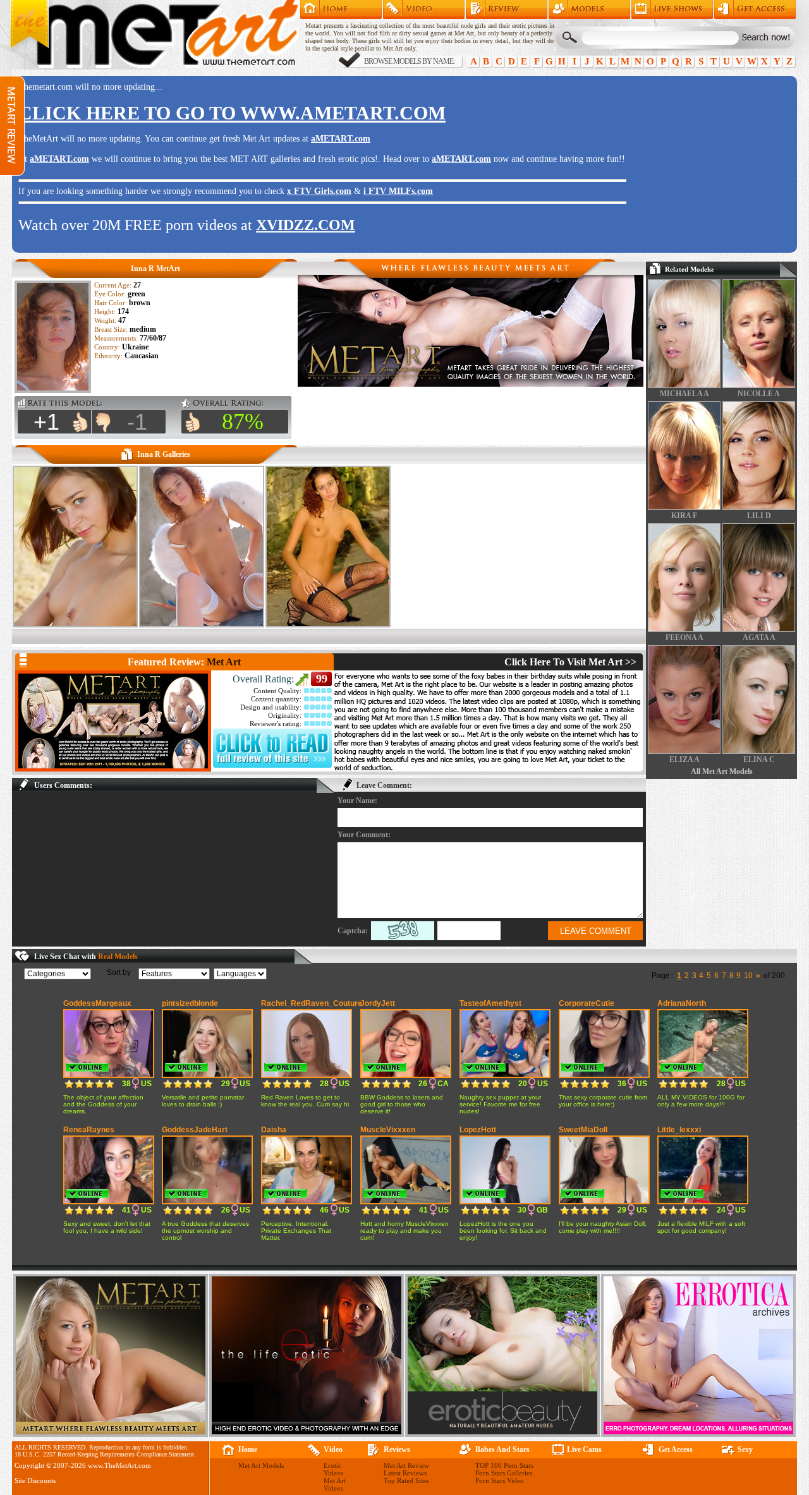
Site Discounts (35, 1480)
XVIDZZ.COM (305, 225)
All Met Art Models (722, 771)
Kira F (684, 515)
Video (333, 1449)
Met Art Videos (335, 1484)
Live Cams (584, 1449)
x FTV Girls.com (319, 191)
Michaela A (684, 393)
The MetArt (154, 35)
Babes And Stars (502, 1449)
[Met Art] (113, 721)
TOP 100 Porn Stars (504, 1465)
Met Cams (672, 9)
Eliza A (684, 759)
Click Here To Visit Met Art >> (570, 662)
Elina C (759, 759)
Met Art (224, 662)
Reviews (397, 1449)
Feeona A (684, 637)
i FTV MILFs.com (398, 191)
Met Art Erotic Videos (424, 9)
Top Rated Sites (406, 1480)
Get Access (755, 9)
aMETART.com (340, 138)
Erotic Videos (333, 1469)
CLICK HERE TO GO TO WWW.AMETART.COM (232, 112)
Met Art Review (506, 9)
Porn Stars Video (499, 1480)
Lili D (759, 515)
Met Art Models (589, 9)
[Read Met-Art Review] (272, 765)
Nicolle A (759, 393)
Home (341, 9)
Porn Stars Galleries (503, 1473)
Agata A (759, 637)
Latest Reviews (405, 1473)
